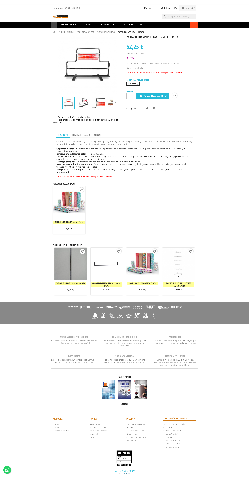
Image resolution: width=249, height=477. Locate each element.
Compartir (140, 108)
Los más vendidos (61, 431)
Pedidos (130, 427)
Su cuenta (130, 418)
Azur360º (128, 474)
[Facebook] (117, 408)
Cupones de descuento (136, 437)
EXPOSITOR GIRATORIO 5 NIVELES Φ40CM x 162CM (178, 285)
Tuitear (146, 108)
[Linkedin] (132, 408)
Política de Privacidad (99, 427)
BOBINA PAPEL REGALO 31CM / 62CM (69, 222)
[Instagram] (128, 408)
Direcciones (131, 434)
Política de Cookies (98, 431)
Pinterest (153, 108)
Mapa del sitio (95, 434)
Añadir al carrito (153, 95)
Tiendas (92, 437)
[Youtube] (121, 408)
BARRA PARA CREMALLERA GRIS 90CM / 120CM (106, 285)
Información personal (136, 424)
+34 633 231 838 (173, 444)
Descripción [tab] (63, 134)
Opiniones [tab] (98, 134)
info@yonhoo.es (173, 447)
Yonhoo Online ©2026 (124, 471)
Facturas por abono (135, 431)
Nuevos (56, 427)
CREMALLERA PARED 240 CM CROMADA (70, 283)
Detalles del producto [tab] (81, 134)
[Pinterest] (124, 408)
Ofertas (56, 424)
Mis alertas (131, 440)
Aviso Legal (94, 424)
